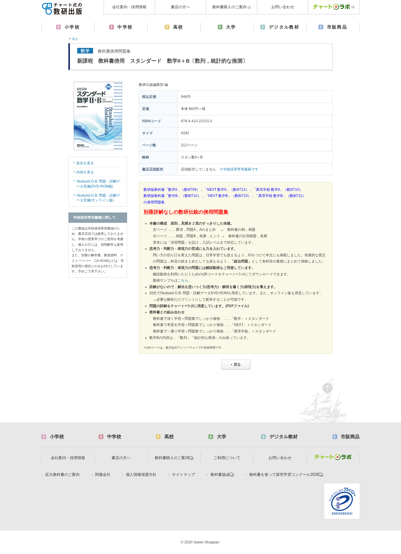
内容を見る (85, 172)
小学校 (72, 26)
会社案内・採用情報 (129, 7)
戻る (75, 39)
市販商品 (337, 26)
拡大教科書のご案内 (62, 475)
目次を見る (85, 163)
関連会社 (102, 475)
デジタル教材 (284, 26)
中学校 (125, 26)
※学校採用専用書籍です (239, 169)
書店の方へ (180, 7)
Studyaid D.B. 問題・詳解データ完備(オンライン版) (98, 197)
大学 (231, 26)
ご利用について (227, 458)
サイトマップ (183, 475)
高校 (178, 26)
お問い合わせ (282, 7)
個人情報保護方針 (141, 475)
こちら (183, 280)
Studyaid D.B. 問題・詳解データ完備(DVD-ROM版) (98, 183)
